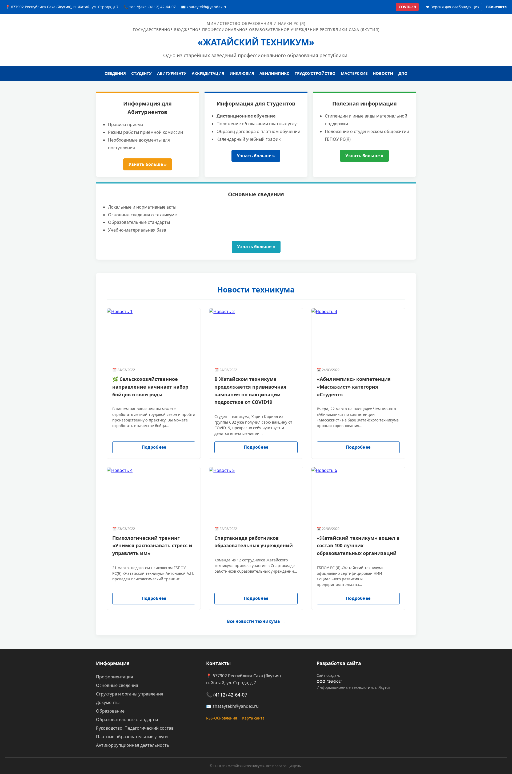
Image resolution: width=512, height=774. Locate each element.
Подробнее (154, 447)
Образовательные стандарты (127, 719)
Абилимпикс (274, 73)
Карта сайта (253, 718)
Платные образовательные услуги (132, 737)
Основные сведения (117, 685)
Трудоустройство (315, 73)
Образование (110, 711)
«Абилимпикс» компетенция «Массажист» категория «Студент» (354, 387)
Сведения (115, 73)
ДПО (402, 73)
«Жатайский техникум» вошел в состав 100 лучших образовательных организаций (358, 546)
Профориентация (114, 677)
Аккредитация (208, 73)
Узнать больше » (148, 164)
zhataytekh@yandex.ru (236, 706)
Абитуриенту (171, 73)
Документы (107, 702)
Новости (383, 73)
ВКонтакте (496, 6)
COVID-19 (407, 6)
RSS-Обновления (221, 718)
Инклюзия (242, 73)
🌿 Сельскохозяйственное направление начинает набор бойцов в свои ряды (150, 387)
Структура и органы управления (129, 694)
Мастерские (354, 73)
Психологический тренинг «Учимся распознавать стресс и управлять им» (152, 546)
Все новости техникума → (256, 621)
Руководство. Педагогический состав (135, 728)
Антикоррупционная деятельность (132, 745)
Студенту (141, 73)
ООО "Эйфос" (329, 681)
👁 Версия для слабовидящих (452, 6)
